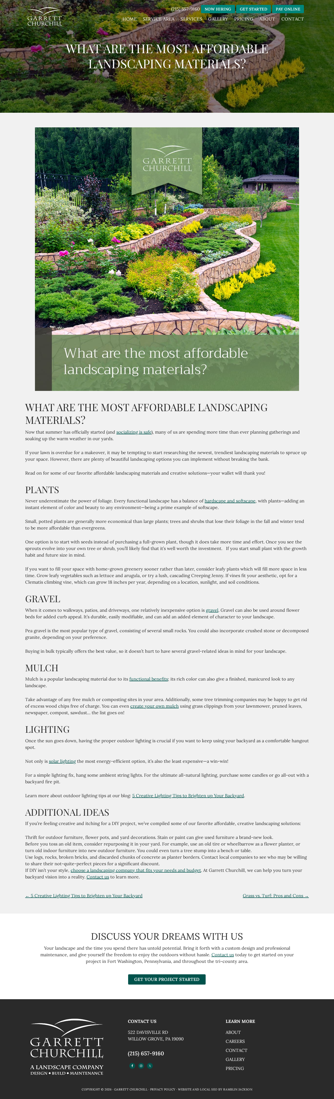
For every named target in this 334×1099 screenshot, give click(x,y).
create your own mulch (154, 706)
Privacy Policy (163, 1089)
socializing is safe (133, 432)
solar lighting (62, 761)
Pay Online (288, 9)
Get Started (253, 9)
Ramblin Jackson (238, 1089)
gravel (212, 610)
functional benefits (148, 679)
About (233, 1032)
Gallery (235, 1059)
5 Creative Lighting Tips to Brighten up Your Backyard (188, 795)
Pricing (235, 1068)
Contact (236, 1050)
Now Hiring (218, 9)
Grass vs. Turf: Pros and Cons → (276, 895)
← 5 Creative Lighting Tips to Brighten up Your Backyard (84, 895)
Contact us (98, 877)
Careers (235, 1041)
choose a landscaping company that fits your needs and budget (136, 870)
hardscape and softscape (230, 501)
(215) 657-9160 (185, 9)
